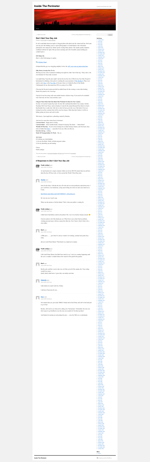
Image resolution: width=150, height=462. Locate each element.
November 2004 (101, 447)
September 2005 (101, 431)
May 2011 (100, 325)
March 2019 (100, 178)
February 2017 (101, 217)
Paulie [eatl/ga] (51, 40)
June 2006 (100, 417)
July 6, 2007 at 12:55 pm (46, 167)
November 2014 (101, 259)
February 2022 (101, 124)
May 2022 (100, 119)
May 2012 (100, 306)
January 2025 (101, 69)
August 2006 (100, 414)
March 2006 (100, 422)
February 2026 (101, 49)
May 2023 (100, 100)
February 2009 (101, 367)
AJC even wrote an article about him (78, 66)
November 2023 (101, 91)
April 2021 (100, 139)
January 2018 (101, 200)
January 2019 (101, 181)
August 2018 (100, 189)
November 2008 (101, 372)
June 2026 (100, 43)
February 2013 (101, 292)
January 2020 (101, 163)
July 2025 (100, 60)
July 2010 (100, 341)
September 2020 (101, 150)
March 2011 (100, 328)
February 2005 (101, 442)
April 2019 (100, 177)
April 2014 (100, 270)
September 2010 (101, 337)
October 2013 (101, 280)
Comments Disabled (52, 153)
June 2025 (100, 61)
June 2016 (100, 230)
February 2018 (101, 199)
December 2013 (101, 277)
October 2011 (101, 317)
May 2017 (100, 213)
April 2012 (100, 308)
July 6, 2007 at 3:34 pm (46, 250)
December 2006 (101, 408)
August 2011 (100, 320)
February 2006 (101, 423)
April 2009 (100, 364)
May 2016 (100, 231)
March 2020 (100, 160)
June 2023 (100, 99)
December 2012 (101, 295)
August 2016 (100, 227)
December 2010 (101, 333)
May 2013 (100, 288)
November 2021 (101, 128)
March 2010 (100, 347)
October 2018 (101, 186)
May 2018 (100, 194)
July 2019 (100, 172)
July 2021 (100, 135)
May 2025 (100, 63)
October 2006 (101, 411)
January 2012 (101, 313)
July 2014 (100, 266)
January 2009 (101, 369)
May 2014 (100, 269)
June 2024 (100, 80)
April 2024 (100, 83)
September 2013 (101, 281)
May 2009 (100, 362)
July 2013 (100, 284)
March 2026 (100, 47)
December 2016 (101, 220)
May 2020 (100, 156)
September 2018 (101, 188)
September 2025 (101, 57)
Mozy (48, 129)
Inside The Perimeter (47, 6)
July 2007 (100, 397)
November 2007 (101, 391)
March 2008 (100, 384)
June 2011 (100, 323)
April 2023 (100, 102)
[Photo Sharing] (41, 62)
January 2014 (101, 275)
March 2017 (100, 216)
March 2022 (100, 122)
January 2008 (101, 387)
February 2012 (101, 311)
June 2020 (100, 155)
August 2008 (100, 376)
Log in (99, 453)
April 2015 (100, 252)
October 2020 (101, 149)
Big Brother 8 (79, 81)
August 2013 (100, 283)
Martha (43, 180)
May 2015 (100, 250)
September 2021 (101, 132)
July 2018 (100, 191)
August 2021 (100, 133)
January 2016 (101, 238)
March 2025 (100, 66)
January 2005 (101, 444)
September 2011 (101, 319)
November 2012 (101, 297)
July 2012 (100, 303)
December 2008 (101, 370)
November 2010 (101, 334)
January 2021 (101, 144)
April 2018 (100, 196)
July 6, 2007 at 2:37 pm (46, 211)
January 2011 (101, 331)
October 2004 (101, 448)
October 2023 (101, 93)
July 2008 (100, 378)
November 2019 (101, 166)
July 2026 (100, 41)
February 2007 (101, 405)
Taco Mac (53, 83)
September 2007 (101, 394)
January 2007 (101, 406)
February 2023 (101, 105)
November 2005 (101, 428)
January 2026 (101, 50)
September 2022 (101, 113)
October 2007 (101, 392)
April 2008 (100, 383)
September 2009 (101, 356)
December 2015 (101, 239)
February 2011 (101, 330)
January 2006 (101, 425)
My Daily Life (61, 153)
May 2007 (100, 400)
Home (37, 28)
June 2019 (100, 174)
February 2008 (101, 386)
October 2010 (101, 336)
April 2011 (100, 327)
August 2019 (100, 171)
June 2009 (100, 361)
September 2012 (101, 300)
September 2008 (101, 375)
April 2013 (100, 289)
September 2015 (101, 244)
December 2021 (101, 127)
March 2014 (100, 272)
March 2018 (100, 197)
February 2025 (101, 68)
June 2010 (100, 342)
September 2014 (101, 263)
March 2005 (100, 440)
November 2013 (101, 278)
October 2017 (101, 205)
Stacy (45, 83)
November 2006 (101, 409)
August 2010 (100, 339)
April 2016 (100, 233)
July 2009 (100, 359)
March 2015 (100, 253)
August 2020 (100, 152)
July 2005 (100, 434)
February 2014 (101, 274)
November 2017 (101, 203)
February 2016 (101, 236)
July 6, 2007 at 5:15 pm (46, 265)
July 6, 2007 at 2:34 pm (46, 182)
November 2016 (101, 222)
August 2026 (100, 39)
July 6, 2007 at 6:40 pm (46, 299)
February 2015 (101, 255)
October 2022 (101, 111)
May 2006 (100, 419)
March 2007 (100, 403)
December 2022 (101, 108)
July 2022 (100, 116)
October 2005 (101, 430)
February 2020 (101, 161)
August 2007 (100, 395)
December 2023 (101, 89)
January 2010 (101, 350)
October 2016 (101, 224)
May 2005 (100, 437)
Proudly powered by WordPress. (105, 458)
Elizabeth (43, 280)
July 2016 (100, 228)
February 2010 (101, 348)
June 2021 (100, 136)
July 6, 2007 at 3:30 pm (46, 232)
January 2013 (101, 294)
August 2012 (100, 302)
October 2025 (101, 55)
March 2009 (100, 366)
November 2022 (101, 110)
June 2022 (100, 117)
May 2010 (100, 344)
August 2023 (100, 96)
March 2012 (100, 309)
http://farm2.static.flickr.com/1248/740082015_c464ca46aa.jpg (58, 194)
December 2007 (101, 389)
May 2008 (100, 381)
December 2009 (101, 352)
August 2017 (100, 208)
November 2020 (101, 147)
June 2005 (100, 436)
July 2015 (100, 247)
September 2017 (101, 206)
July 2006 (100, 415)
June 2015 (100, 249)
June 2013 (100, 286)
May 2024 (100, 82)
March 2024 (100, 85)
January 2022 (101, 125)
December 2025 (101, 52)
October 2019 (101, 167)
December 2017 (101, 202)
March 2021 (100, 141)
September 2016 (101, 225)
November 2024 (101, 72)
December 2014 (101, 258)
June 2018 (100, 192)
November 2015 (101, 241)
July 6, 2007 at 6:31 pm (46, 282)
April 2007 (100, 401)
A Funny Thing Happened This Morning (81, 34)
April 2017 (100, 214)
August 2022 (100, 114)
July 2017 (100, 210)
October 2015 (101, 242)
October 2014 (101, 261)
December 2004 (101, 445)
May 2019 (100, 175)
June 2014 (100, 267)
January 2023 (101, 107)
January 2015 (101, 256)
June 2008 (100, 380)
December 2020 (101, 146)
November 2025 (101, 54)
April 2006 (100, 420)
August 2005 (100, 433)
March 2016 (100, 235)
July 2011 (100, 322)
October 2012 (101, 298)
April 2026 (100, 46)
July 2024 (100, 78)
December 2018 (101, 183)
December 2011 (101, 314)
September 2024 (101, 75)
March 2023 (100, 103)
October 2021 (101, 130)
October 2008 (101, 373)
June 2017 (100, 211)
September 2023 (101, 94)
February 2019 (101, 180)
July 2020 (100, 153)
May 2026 (100, 44)
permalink (73, 153)
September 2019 (101, 169)
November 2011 (101, 316)
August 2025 (100, 58)
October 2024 (101, 74)
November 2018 (101, 185)
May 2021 (100, 138)
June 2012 (100, 305)
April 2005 (100, 439)
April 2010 (100, 345)
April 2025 (100, 64)
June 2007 (100, 398)
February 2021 (101, 142)
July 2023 (100, 97)
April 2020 (100, 158)
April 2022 (100, 121)
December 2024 (101, 71)
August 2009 (100, 358)
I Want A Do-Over (40, 34)
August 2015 (100, 245)
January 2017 (101, 219)
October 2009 (101, 355)
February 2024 (101, 86)
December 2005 (101, 426)
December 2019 (101, 164)
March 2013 (100, 291)
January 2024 (101, 88)
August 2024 (100, 77)
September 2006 (101, 412)
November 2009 (101, 353)
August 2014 (100, 264)
